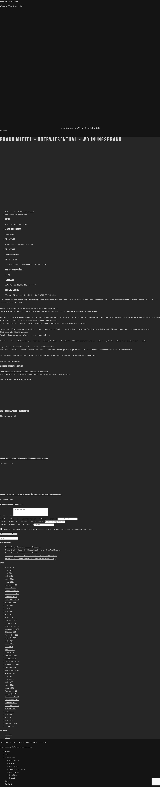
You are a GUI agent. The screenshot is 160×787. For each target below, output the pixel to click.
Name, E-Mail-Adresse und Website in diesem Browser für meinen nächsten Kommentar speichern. (48, 529)
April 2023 (10, 685)
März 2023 (9, 688)
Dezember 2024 (12, 626)
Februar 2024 (11, 655)
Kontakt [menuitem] (8, 784)
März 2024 (9, 653)
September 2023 (12, 670)
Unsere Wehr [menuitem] (11, 757)
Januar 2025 (10, 623)
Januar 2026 (10, 588)
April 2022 (10, 717)
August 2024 (10, 638)
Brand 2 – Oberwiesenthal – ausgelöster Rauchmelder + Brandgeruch (31, 494)
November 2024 (12, 629)
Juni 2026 (9, 573)
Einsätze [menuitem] (13, 775)
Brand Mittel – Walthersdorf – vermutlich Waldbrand (24, 458)
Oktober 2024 (11, 632)
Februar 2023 (11, 691)
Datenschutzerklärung (22, 747)
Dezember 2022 (12, 697)
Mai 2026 (9, 576)
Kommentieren (6, 516)
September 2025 (12, 600)
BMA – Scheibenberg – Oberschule (14, 411)
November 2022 (12, 700)
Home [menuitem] (7, 751)
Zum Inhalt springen (9, 1)
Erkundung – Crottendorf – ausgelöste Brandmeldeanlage (31, 556)
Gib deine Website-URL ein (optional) (17, 525)
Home (62, 128)
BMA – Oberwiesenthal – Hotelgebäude (23, 547)
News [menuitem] (7, 754)
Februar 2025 (11, 620)
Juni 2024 (9, 644)
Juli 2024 (9, 641)
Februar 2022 (11, 723)
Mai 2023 (9, 682)
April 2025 (10, 614)
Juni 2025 (9, 608)
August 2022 (10, 709)
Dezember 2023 (12, 661)
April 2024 (10, 650)
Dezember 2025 (12, 591)
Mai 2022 (9, 714)
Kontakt (96, 128)
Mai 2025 (9, 611)
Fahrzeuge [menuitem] (14, 760)
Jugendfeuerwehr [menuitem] (17, 769)
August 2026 (10, 567)
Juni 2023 (9, 679)
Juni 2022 (9, 711)
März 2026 (9, 582)
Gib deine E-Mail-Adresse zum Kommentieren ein (22, 522)
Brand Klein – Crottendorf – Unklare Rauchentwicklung (30, 559)
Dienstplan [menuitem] (14, 772)
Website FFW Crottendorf (12, 6)
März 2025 (9, 617)
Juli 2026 (9, 570)
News (68, 128)
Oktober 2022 (11, 703)
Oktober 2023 (11, 667)
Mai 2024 (9, 647)
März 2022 (9, 720)
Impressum (5, 747)
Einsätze (23, 214)
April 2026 (10, 579)
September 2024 (12, 635)
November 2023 (12, 664)
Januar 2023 (10, 694)
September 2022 (12, 706)
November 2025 (12, 594)
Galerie (88, 128)
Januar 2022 (10, 726)
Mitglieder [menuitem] (14, 766)
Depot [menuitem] (12, 778)
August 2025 (10, 602)
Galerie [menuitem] (8, 781)
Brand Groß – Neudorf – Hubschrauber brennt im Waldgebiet (33, 550)
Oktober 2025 (11, 597)
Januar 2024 (10, 659)
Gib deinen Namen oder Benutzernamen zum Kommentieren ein (29, 519)
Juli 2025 (9, 605)
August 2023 (10, 673)
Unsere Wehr (77, 128)
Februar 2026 (11, 585)
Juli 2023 (9, 676)
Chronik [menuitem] (13, 763)
